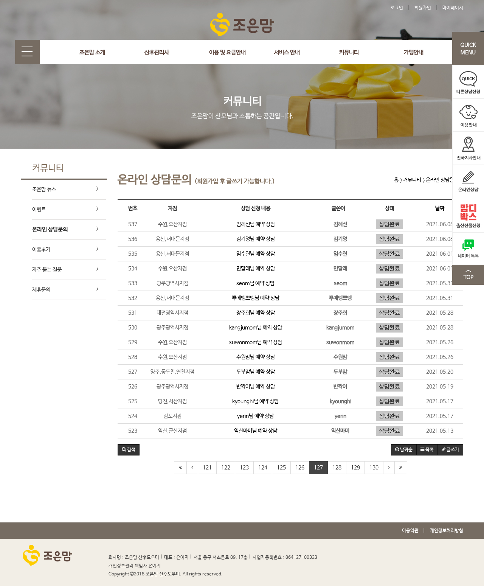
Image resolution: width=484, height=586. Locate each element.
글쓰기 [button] (452, 449)
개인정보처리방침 (446, 530)
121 (207, 468)
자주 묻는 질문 (47, 270)
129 (355, 468)
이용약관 (410, 530)
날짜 (439, 208)
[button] (129, 449)
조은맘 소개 (92, 52)
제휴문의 (41, 290)
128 (336, 468)
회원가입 (422, 8)
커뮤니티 (349, 52)
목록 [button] (429, 449)
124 (262, 468)
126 (299, 468)
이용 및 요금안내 (227, 52)
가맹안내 (414, 52)
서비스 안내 (287, 52)
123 (244, 468)
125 (281, 468)
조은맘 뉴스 (44, 190)
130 (374, 468)
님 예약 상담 (255, 224)
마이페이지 (452, 8)
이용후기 (41, 250)
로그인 (397, 8)
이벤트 (39, 210)
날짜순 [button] (406, 449)
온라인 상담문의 (50, 229)
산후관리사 (156, 52)
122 (225, 468)
